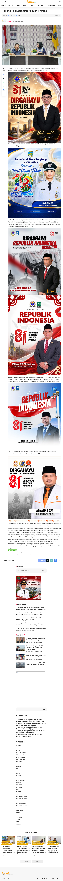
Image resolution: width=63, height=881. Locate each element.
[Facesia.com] (31, 2)
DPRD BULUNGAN (21, 752)
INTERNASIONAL (20, 780)
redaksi (9, 21)
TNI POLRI (19, 817)
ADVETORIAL (29, 642)
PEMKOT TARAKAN (21, 803)
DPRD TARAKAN (20, 759)
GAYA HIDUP (19, 771)
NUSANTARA (19, 791)
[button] (3, 2)
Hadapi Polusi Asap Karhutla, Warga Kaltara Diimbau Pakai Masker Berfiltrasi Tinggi (35, 647)
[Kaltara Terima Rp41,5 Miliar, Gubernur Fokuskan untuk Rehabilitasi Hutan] (54, 840)
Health (18, 773)
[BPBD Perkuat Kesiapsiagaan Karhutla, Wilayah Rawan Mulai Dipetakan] (8, 840)
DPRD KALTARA (20, 755)
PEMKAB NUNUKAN (21, 798)
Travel (18, 819)
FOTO (17, 768)
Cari (44, 709)
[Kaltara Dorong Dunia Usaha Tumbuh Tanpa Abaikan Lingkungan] (20, 640)
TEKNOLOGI (19, 815)
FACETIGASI (19, 764)
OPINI (17, 794)
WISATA (18, 824)
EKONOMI (19, 761)
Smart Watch (19, 810)
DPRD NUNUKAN (20, 757)
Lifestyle (18, 782)
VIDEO (18, 821)
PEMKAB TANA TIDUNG (22, 801)
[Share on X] (11, 15)
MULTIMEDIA (19, 784)
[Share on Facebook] (9, 15)
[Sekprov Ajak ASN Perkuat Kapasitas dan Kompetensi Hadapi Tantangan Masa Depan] (39, 840)
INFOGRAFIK (19, 778)
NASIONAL (19, 787)
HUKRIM (18, 775)
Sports (18, 812)
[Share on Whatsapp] (4, 82)
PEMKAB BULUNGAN (21, 796)
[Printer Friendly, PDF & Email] (12, 550)
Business (18, 748)
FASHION (18, 766)
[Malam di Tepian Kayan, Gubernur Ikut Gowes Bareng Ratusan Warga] (20, 657)
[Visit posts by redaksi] (4, 21)
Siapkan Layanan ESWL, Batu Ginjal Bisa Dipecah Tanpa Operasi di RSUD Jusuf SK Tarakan (23, 850)
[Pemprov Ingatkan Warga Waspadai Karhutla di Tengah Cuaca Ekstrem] (20, 665)
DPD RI (18, 750)
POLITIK (18, 808)
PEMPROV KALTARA (37, 642)
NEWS (17, 789)
